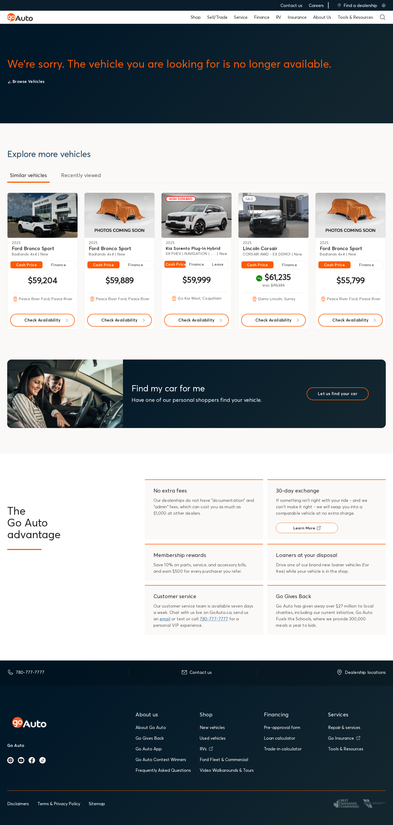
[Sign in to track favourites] (70, 199)
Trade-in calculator (283, 748)
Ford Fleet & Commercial (224, 759)
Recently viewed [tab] (81, 175)
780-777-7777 (214, 618)
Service (241, 17)
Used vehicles (213, 738)
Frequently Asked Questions (163, 770)
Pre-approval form (282, 727)
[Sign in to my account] (384, 5)
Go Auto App (149, 748)
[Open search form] (382, 17)
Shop (196, 17)
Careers (316, 5)
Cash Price (26, 264)
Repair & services (344, 727)
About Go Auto (151, 727)
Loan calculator (279, 738)
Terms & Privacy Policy (58, 803)
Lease (218, 264)
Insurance (297, 17)
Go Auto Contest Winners (161, 759)
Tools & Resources (355, 17)
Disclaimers (18, 803)
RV (278, 17)
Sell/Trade (217, 17)
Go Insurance (341, 738)
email (165, 618)
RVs (203, 748)
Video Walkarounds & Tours (227, 770)
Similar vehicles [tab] (28, 175)
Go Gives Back (150, 738)
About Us (322, 17)
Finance (261, 17)
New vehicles (212, 727)
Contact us (291, 5)
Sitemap (97, 803)
